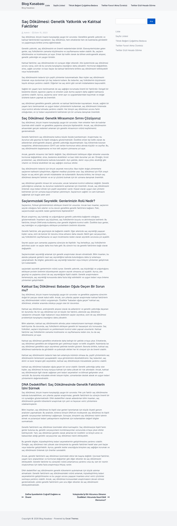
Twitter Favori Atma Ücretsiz (114, 5)
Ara (151, 21)
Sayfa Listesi (59, 5)
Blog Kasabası (33, 4)
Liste (47, 5)
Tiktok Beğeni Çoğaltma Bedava (83, 5)
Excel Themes (72, 518)
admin (27, 32)
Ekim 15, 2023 (40, 32)
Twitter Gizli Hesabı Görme (143, 5)
